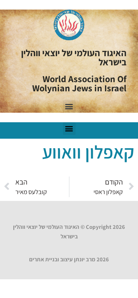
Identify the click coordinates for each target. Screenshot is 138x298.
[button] (69, 106)
